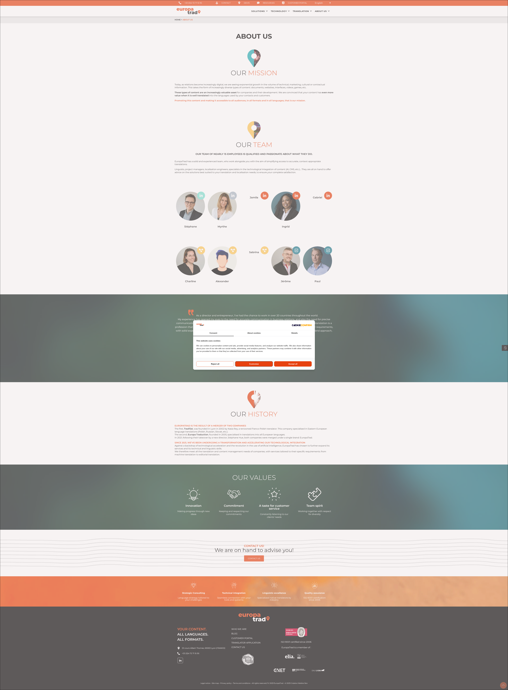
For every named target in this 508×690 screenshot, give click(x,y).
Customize (254, 364)
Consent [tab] (213, 333)
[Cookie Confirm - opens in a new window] (302, 325)
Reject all (215, 364)
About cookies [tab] (254, 333)
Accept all (292, 364)
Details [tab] (294, 333)
